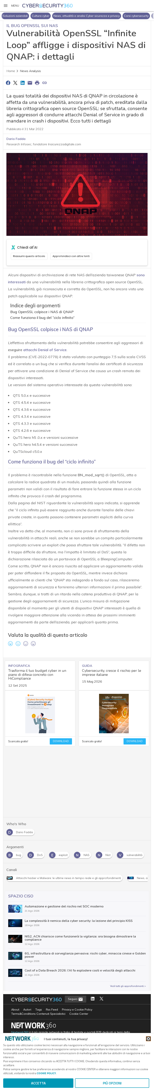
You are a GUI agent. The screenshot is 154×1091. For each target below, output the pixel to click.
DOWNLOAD (61, 741)
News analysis (30, 71)
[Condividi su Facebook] (8, 82)
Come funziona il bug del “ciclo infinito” (42, 317)
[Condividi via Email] (30, 82)
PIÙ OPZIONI (112, 1083)
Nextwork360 (19, 1032)
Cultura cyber (24, 16)
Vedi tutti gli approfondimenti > (128, 986)
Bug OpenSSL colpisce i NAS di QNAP (42, 311)
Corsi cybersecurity (120, 16)
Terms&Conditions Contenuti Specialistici (38, 1014)
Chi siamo (143, 16)
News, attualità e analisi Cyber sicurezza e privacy (70, 16)
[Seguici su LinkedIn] (92, 999)
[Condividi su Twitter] (15, 82)
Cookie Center (78, 1014)
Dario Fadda (15, 139)
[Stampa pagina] (37, 82)
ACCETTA (38, 1083)
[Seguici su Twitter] (101, 999)
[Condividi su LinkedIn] (22, 82)
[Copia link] (44, 82)
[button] (11, 5)
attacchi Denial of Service (45, 350)
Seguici (73, 999)
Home (10, 71)
